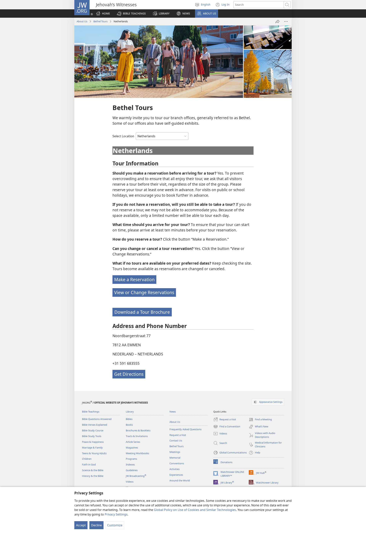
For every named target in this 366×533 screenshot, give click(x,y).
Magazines (132, 447)
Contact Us (175, 440)
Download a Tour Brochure (142, 312)
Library (130, 411)
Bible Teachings (90, 411)
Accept (81, 525)
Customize (114, 525)
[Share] (277, 21)
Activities (174, 469)
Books (129, 424)
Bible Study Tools (91, 436)
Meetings (174, 452)
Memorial (174, 457)
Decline (96, 525)
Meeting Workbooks (137, 453)
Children (87, 458)
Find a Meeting (260, 420)
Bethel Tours (100, 21)
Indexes (130, 464)
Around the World (179, 480)
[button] (131, 13)
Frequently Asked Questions (185, 429)
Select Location (123, 136)
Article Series (133, 442)
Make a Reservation (134, 279)
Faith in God (89, 464)
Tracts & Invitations (137, 436)
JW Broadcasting (136, 476)
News (172, 411)
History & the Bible (92, 476)
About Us (82, 21)
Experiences (176, 474)
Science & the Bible (92, 470)
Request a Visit (177, 435)
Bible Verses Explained (94, 424)
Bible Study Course (92, 430)
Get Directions (129, 374)
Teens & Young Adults (94, 453)
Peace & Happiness (93, 442)
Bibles (129, 419)
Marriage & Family (92, 447)
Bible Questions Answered (97, 419)
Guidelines (132, 470)
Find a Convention (226, 427)
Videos (129, 481)
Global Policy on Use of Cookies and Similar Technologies (195, 510)
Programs (131, 458)
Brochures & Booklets (138, 430)
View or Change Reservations (144, 292)
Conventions (176, 463)
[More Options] (286, 21)
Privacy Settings (116, 514)
